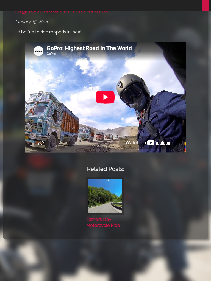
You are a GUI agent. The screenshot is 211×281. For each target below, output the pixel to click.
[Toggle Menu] (205, 5)
